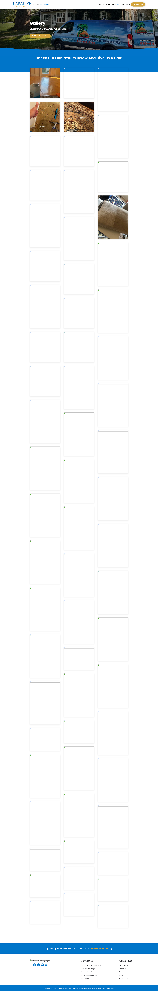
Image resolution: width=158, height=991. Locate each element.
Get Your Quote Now (40, 36)
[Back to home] (22, 4)
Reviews (122, 972)
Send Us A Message (88, 969)
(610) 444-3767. (100, 948)
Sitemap (110, 988)
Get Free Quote (138, 4)
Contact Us (126, 4)
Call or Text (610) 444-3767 (91, 965)
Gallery (122, 975)
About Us (122, 969)
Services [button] (101, 4)
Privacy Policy (101, 988)
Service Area (109, 4)
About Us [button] (118, 4)
